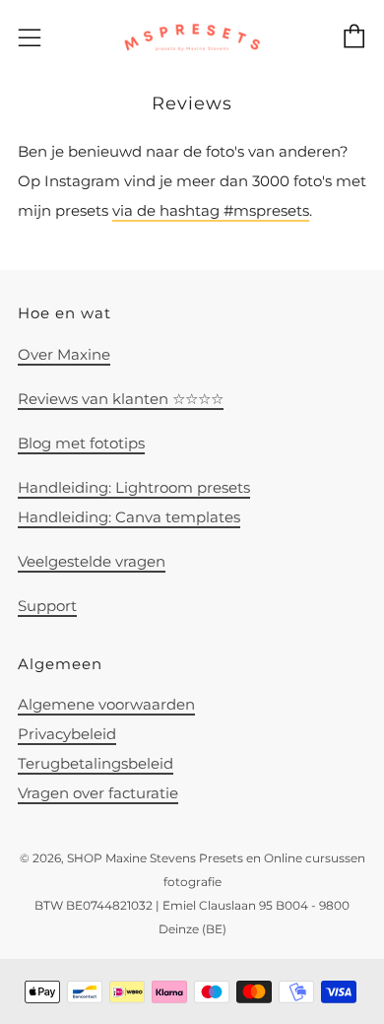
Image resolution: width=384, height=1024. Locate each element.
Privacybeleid (67, 733)
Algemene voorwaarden (106, 704)
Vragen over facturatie (98, 793)
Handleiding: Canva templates (129, 517)
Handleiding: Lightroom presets (134, 487)
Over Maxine (64, 354)
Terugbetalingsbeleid (95, 763)
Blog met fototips (81, 443)
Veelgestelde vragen (91, 561)
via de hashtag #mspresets (210, 210)
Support (47, 605)
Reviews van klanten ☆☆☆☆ (121, 398)
